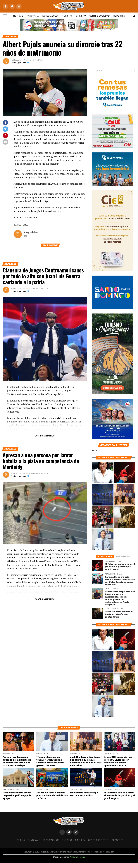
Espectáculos (50, 16)
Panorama (33, 16)
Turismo (67, 16)
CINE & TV (81, 16)
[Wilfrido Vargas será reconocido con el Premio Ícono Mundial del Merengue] (102, 517)
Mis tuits (96, 451)
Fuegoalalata (20, 62)
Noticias (18, 16)
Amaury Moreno (77, 856)
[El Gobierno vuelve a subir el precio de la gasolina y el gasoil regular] (124, 473)
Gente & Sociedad (99, 16)
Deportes (119, 16)
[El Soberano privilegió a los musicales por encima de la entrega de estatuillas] (102, 495)
